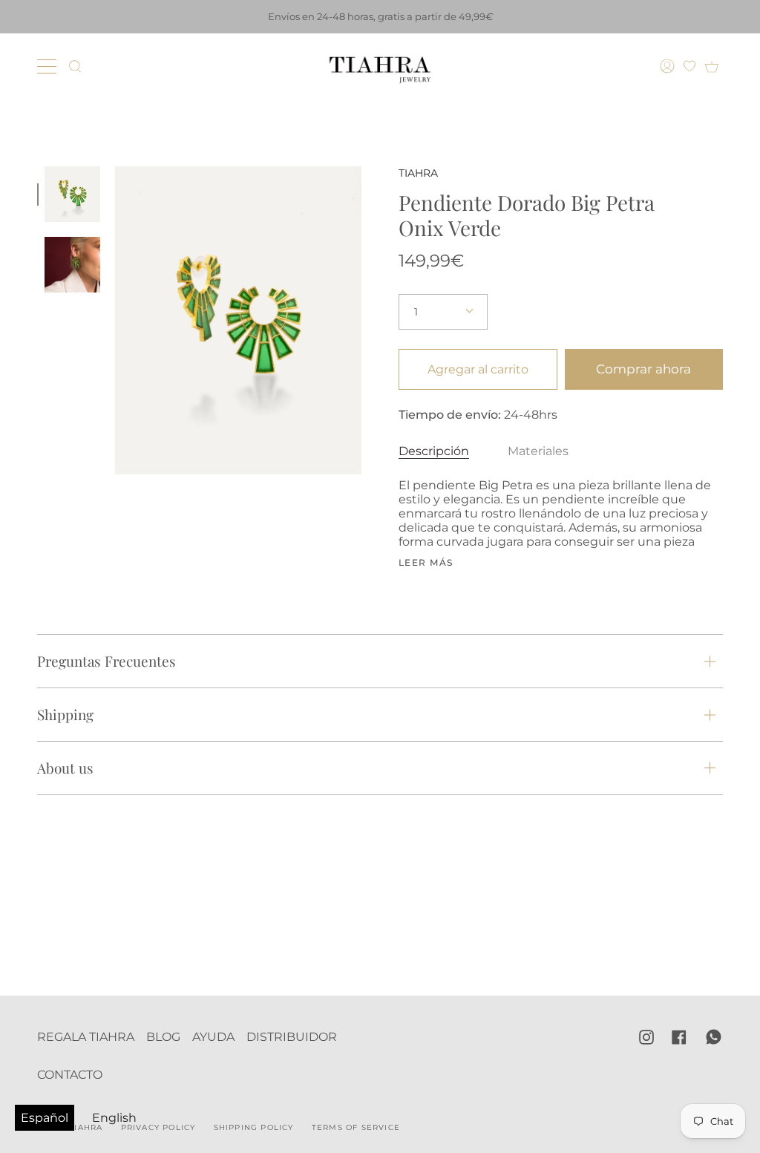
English (114, 1118)
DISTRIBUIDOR (291, 1037)
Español (44, 1118)
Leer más (426, 562)
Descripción (434, 451)
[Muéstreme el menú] (48, 66)
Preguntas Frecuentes (106, 660)
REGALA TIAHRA (85, 1037)
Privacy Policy (158, 1127)
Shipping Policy (254, 1127)
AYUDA (213, 1037)
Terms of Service (356, 1127)
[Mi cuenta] (669, 66)
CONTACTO (69, 1075)
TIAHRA (418, 173)
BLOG (163, 1037)
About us (65, 767)
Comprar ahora (643, 369)
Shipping (65, 714)
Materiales (538, 451)
